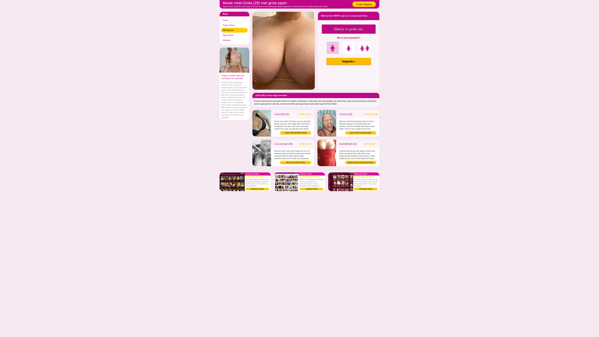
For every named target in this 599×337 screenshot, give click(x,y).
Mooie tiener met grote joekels (360, 162)
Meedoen (227, 40)
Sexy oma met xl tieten (295, 162)
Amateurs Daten (257, 189)
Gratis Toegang (364, 4)
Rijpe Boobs (228, 35)
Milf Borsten (228, 30)
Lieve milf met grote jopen (361, 133)
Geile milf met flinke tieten (296, 133)
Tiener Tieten (229, 25)
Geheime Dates (366, 189)
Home (225, 20)
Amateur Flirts (311, 189)
